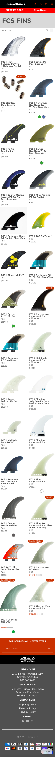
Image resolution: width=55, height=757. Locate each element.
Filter (8, 30)
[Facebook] (23, 720)
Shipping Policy (27, 704)
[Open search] (35, 4)
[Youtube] (27, 720)
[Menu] (52, 4)
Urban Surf (32, 737)
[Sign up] (49, 648)
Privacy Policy (28, 711)
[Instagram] (32, 720)
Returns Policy (27, 708)
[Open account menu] (40, 4)
